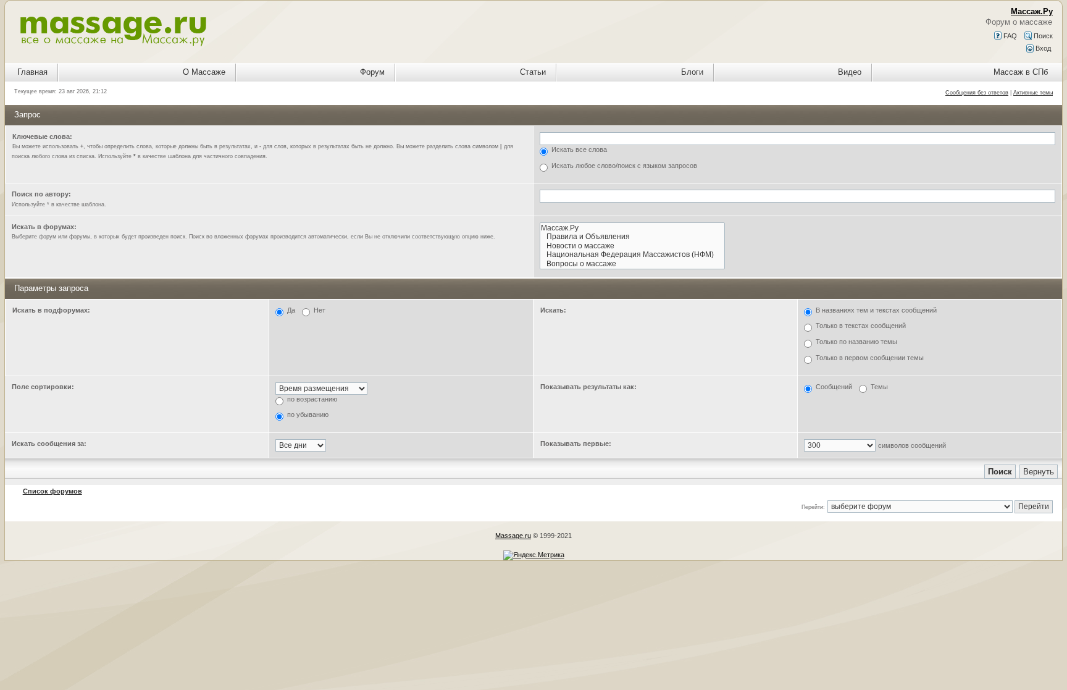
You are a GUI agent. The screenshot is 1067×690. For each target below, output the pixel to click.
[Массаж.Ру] (632, 228)
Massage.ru (513, 535)
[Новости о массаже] (632, 246)
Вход (1042, 48)
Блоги (692, 72)
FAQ (1009, 36)
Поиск (1042, 36)
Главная (32, 72)
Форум (372, 72)
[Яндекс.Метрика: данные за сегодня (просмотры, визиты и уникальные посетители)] (533, 555)
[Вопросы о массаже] (632, 264)
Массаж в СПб (1021, 72)
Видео (849, 72)
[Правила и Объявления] (632, 237)
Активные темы (1033, 93)
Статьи (533, 72)
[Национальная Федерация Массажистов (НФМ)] (632, 254)
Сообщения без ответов (976, 93)
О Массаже (204, 72)
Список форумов (52, 491)
